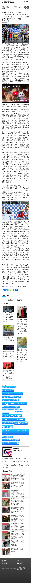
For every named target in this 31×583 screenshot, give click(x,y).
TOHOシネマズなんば (12, 393)
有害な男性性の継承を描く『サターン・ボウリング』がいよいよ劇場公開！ (8, 355)
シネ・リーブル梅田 (11, 415)
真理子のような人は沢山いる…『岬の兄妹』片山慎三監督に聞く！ (17, 550)
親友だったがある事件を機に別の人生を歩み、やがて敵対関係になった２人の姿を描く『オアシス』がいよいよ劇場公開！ (17, 543)
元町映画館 (7, 427)
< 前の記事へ (10, 300)
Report (5, 22)
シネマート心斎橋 (19, 411)
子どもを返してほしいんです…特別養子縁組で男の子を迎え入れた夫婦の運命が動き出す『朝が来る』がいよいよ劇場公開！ (17, 501)
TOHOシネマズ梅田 (10, 400)
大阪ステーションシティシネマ (14, 432)
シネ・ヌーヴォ (5, 413)
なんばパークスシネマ (14, 403)
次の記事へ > (20, 300)
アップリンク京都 (10, 407)
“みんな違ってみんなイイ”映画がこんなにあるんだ (8, 338)
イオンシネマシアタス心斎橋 (8, 409)
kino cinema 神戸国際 (9, 387)
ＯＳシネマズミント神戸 (11, 440)
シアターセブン (18, 409)
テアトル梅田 (7, 423)
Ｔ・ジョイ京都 (10, 443)
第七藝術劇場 (7, 437)
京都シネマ (21, 423)
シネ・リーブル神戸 (13, 419)
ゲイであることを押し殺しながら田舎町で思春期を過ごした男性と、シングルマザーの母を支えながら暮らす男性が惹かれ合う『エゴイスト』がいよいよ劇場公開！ (17, 519)
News (3, 22)
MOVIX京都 (8, 390)
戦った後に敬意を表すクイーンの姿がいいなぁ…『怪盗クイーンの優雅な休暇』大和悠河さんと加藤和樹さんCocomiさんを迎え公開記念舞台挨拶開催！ (22, 326)
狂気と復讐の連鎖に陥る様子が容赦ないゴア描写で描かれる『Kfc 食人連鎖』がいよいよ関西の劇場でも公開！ (18, 510)
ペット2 (8, 62)
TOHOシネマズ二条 (11, 397)
